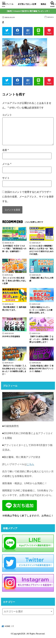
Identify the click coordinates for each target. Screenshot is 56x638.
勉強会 (43, 4)
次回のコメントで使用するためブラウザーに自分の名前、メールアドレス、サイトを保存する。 (28, 197)
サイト (6, 178)
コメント (7, 114)
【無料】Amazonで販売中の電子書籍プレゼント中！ (28, 11)
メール (6, 164)
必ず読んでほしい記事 (27, 4)
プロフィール (7, 4)
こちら (30, 464)
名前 (5, 150)
